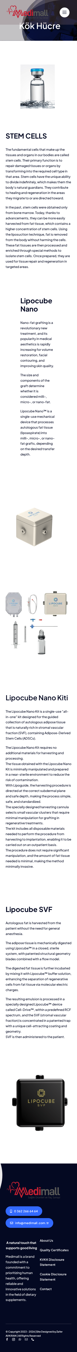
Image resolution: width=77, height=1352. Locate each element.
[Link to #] (65, 12)
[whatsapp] (20, 1339)
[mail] (26, 1339)
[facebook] (7, 1339)
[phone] (32, 1339)
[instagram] (13, 1339)
